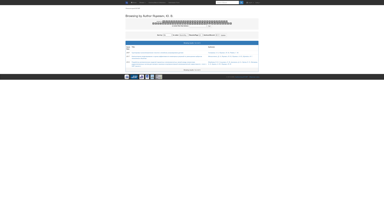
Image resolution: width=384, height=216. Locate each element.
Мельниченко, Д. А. (214, 56)
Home (134, 3)
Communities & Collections (157, 3)
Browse (142, 3)
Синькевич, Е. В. (224, 62)
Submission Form (174, 3)
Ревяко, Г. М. (234, 53)
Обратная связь (254, 77)
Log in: (250, 3)
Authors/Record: (209, 35)
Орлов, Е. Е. (246, 62)
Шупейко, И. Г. (248, 56)
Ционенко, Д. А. (236, 62)
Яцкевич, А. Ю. (237, 56)
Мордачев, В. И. (213, 62)
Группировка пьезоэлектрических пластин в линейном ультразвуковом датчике (157, 53)
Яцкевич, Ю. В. (224, 53)
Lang (257, 3)
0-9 (164, 21)
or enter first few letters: (180, 26)
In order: (176, 35)
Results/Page (193, 35)
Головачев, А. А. (213, 53)
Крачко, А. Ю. (216, 64)
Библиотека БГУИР (241, 77)
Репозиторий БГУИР (133, 8)
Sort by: (160, 35)
